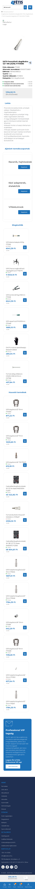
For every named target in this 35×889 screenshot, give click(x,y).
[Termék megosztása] (30, 62)
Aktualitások (5, 793)
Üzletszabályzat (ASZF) (8, 842)
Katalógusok (5, 836)
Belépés (4, 822)
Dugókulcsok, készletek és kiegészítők (11, 14)
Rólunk (3, 809)
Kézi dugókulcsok (28, 14)
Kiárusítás (4, 799)
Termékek (4, 786)
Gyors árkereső (6, 829)
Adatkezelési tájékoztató (9, 846)
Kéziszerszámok (8, 11)
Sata (7, 74)
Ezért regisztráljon (6, 816)
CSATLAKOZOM (13, 766)
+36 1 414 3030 (5, 852)
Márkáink (4, 796)
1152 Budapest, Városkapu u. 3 (10, 859)
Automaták (4, 802)
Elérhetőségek (5, 806)
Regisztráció (5, 819)
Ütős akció (4, 789)
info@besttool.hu (6, 856)
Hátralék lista (5, 826)
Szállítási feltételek (6, 839)
